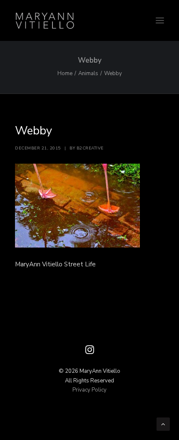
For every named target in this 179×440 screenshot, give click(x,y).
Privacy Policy (89, 390)
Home (64, 73)
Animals (88, 73)
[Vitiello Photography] (89, 20)
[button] (160, 20)
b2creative (90, 148)
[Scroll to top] (163, 424)
